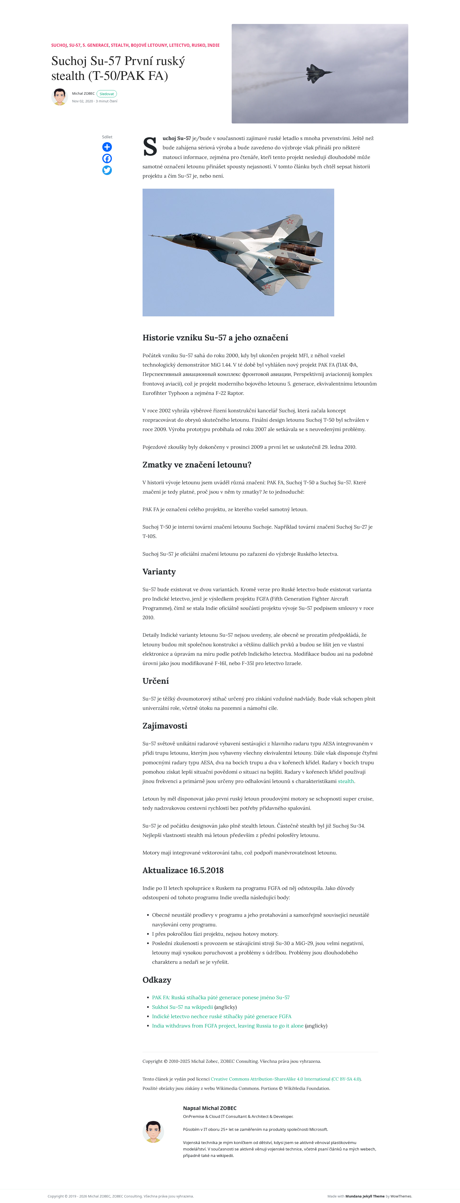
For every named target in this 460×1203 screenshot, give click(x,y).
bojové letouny (149, 45)
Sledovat (107, 93)
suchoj (59, 45)
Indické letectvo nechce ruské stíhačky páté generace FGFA (221, 1016)
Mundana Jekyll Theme (365, 1196)
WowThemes (401, 1196)
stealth (120, 45)
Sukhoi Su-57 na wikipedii (182, 1007)
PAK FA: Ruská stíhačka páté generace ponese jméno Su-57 (221, 997)
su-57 (74, 45)
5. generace (96, 45)
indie (213, 45)
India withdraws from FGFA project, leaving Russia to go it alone (228, 1025)
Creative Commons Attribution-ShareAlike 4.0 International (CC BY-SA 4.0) (286, 1079)
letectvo (179, 45)
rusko (198, 45)
